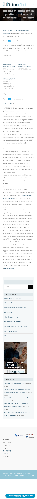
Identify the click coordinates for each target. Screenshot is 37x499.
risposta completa (9, 268)
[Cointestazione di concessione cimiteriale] (25, 67)
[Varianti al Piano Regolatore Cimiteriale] (10, 70)
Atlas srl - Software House (27, 475)
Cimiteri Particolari (11, 331)
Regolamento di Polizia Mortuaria (15, 307)
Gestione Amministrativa (13, 298)
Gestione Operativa (11, 303)
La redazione (7, 103)
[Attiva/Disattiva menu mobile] (33, 5)
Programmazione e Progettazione (16, 326)
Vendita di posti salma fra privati (14, 383)
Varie (6, 336)
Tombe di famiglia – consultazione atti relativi (18, 398)
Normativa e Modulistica (13, 322)
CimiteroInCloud (27, 473)
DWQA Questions (8, 31)
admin (5, 40)
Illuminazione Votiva (11, 317)
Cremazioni (8, 312)
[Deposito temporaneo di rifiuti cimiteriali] (10, 83)
